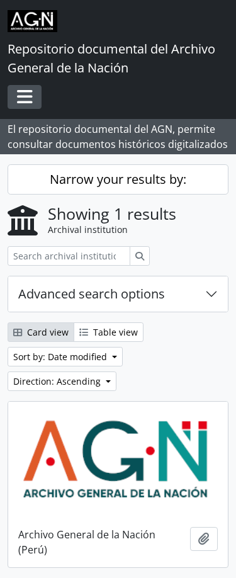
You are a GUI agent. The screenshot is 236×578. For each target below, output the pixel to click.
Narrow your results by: (118, 179)
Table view (114, 332)
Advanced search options (91, 293)
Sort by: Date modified (61, 357)
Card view (47, 332)
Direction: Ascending (58, 381)
